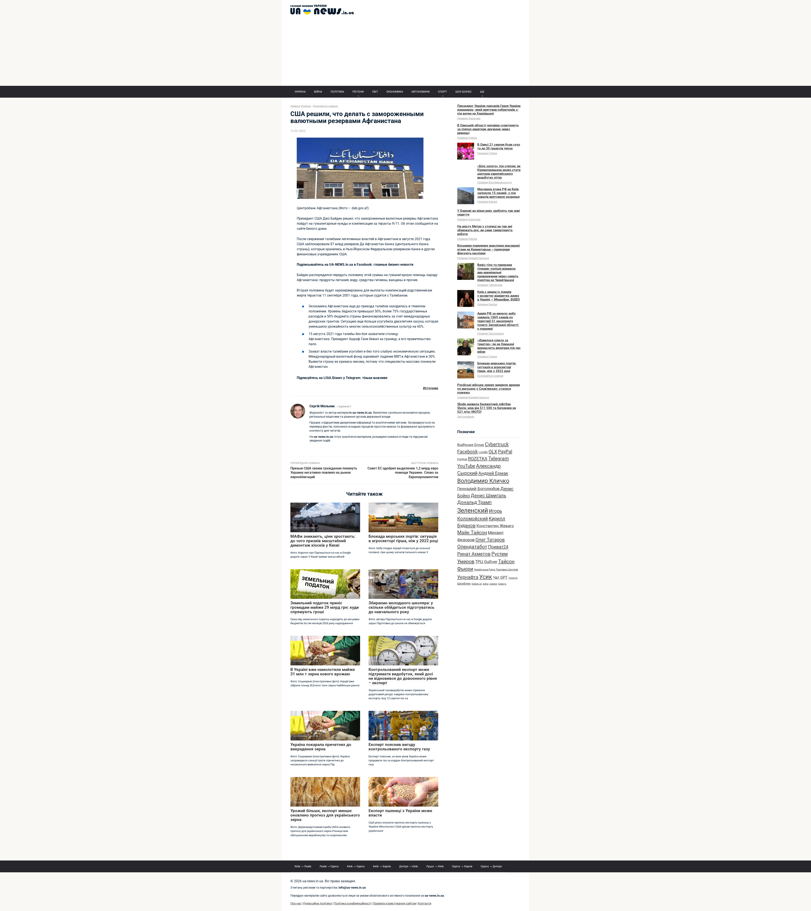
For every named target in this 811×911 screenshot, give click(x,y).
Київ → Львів (303, 866)
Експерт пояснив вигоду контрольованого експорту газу (399, 746)
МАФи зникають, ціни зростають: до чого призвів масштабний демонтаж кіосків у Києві (322, 541)
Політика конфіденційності (352, 903)
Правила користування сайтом (394, 903)
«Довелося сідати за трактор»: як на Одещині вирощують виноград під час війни (499, 346)
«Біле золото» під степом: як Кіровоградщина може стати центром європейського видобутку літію (499, 171)
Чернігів (512, 578)
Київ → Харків (382, 866)
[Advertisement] (405, 54)
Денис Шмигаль (488, 495)
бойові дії (477, 584)
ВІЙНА (318, 91)
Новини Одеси (467, 138)
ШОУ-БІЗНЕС (463, 91)
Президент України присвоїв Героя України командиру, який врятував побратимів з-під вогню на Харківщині (489, 109)
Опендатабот (472, 547)
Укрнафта (467, 577)
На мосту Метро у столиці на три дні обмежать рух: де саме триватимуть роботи (485, 230)
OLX (493, 451)
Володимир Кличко (483, 480)
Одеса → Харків (462, 866)
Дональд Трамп (474, 502)
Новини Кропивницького (494, 182)
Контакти (424, 903)
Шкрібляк (464, 583)
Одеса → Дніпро (491, 866)
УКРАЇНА (300, 91)
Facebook (467, 451)
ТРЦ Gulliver (486, 561)
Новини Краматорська (473, 258)
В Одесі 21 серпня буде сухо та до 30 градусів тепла (498, 146)
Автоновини (465, 416)
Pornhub (462, 459)
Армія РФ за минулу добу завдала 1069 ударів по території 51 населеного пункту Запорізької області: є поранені (498, 321)
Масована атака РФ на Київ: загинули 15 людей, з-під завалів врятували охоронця (498, 193)
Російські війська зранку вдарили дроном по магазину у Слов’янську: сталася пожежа (488, 388)
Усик (485, 576)
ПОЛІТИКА (337, 91)
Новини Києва (487, 201)
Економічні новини (490, 376)
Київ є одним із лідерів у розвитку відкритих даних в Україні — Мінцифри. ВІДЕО (498, 295)
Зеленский (472, 510)
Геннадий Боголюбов (478, 488)
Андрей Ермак (493, 473)
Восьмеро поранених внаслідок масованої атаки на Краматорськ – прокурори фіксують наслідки (488, 249)
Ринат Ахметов (474, 554)
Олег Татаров (490, 539)
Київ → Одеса (356, 866)
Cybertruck (497, 444)
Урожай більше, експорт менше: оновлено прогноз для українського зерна (325, 815)
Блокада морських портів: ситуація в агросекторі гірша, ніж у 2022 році (403, 538)
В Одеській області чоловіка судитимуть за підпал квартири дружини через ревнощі (488, 129)
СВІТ (375, 91)
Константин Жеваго (495, 526)
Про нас (295, 903)
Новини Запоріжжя (490, 333)
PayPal (505, 451)
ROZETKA (477, 458)
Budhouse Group (470, 445)
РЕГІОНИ (358, 91)
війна (486, 584)
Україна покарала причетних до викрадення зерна (320, 746)
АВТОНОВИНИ (420, 91)
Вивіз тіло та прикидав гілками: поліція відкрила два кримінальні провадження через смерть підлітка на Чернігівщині (497, 272)
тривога (502, 584)
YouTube (466, 466)
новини (493, 584)
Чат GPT (500, 577)
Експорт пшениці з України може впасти (400, 813)
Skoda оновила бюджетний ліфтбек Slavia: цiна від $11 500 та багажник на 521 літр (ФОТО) (486, 408)
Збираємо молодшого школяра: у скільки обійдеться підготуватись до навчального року (401, 607)
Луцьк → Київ (435, 866)
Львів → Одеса (329, 866)
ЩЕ (482, 91)
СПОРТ (442, 91)
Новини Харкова (468, 118)
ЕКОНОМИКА (394, 91)
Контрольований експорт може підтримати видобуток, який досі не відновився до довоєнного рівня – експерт (403, 676)
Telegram (498, 458)
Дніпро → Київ (408, 866)
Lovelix (483, 452)
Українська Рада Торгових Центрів (496, 569)
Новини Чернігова (489, 285)
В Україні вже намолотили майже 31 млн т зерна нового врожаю (322, 671)
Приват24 (498, 546)
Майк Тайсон (472, 532)
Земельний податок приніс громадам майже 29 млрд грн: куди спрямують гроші (324, 607)
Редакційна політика (317, 903)
